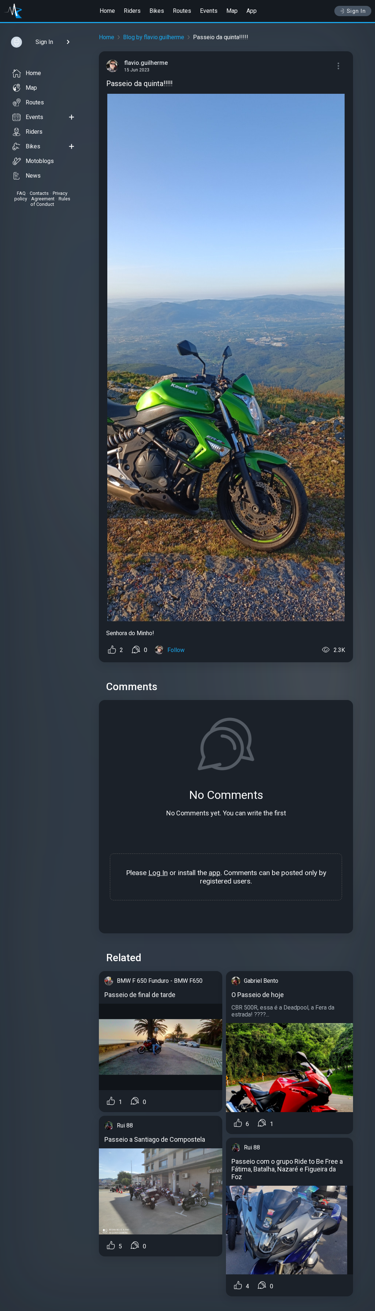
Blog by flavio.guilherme (153, 37)
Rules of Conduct (50, 201)
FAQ (21, 193)
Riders (132, 10)
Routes (182, 10)
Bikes (156, 10)
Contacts (39, 193)
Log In (158, 873)
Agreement (43, 198)
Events (209, 10)
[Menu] (338, 66)
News (33, 175)
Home (107, 10)
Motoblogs (40, 161)
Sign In (356, 11)
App (251, 10)
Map (232, 10)
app (214, 873)
